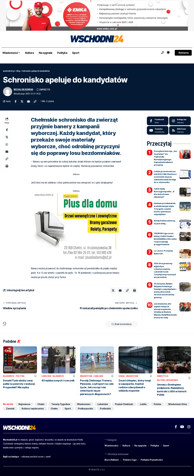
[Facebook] (158, 121)
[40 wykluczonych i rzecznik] (58, 359)
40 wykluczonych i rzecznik (58, 380)
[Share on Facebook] (15, 101)
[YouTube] (182, 427)
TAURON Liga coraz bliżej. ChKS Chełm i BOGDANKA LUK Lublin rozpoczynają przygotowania (165, 239)
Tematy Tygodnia (60, 404)
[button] (162, 52)
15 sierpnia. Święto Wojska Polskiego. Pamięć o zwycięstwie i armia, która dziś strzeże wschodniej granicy (165, 290)
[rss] (180, 130)
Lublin (143, 404)
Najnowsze (8, 376)
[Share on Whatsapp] (6, 144)
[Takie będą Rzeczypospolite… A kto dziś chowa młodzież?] (185, 191)
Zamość (10, 408)
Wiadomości (83, 404)
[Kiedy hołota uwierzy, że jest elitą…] (185, 223)
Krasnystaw (86, 376)
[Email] (28, 101)
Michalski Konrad (23, 89)
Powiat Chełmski (124, 404)
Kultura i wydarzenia (167, 380)
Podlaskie (105, 408)
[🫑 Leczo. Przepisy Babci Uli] (185, 253)
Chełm (122, 376)
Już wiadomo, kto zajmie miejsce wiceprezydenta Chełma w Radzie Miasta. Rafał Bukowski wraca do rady (165, 311)
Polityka (20, 376)
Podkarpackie (85, 408)
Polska (157, 404)
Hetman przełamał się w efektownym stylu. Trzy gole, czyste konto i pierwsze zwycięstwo (164, 208)
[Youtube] (158, 130)
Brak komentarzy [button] (123, 324)
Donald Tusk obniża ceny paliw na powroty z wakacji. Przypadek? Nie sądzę (19, 384)
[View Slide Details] (97, 16)
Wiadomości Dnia (177, 404)
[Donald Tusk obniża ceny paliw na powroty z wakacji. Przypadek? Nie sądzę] (20, 359)
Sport (68, 408)
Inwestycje (162, 376)
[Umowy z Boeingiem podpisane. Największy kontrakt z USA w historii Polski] (174, 359)
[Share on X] (22, 101)
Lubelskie (46, 376)
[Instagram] (180, 121)
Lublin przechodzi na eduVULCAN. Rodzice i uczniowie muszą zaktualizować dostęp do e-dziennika (165, 177)
